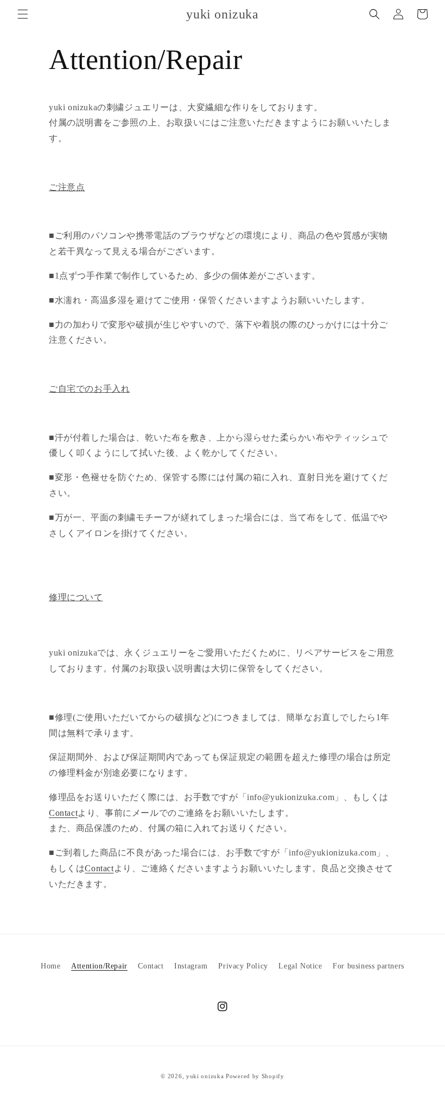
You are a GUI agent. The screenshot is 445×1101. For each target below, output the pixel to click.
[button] (23, 14)
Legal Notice (300, 966)
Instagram (190, 966)
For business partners (368, 966)
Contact (63, 812)
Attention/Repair (99, 966)
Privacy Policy (243, 966)
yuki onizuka (205, 1076)
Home (50, 966)
